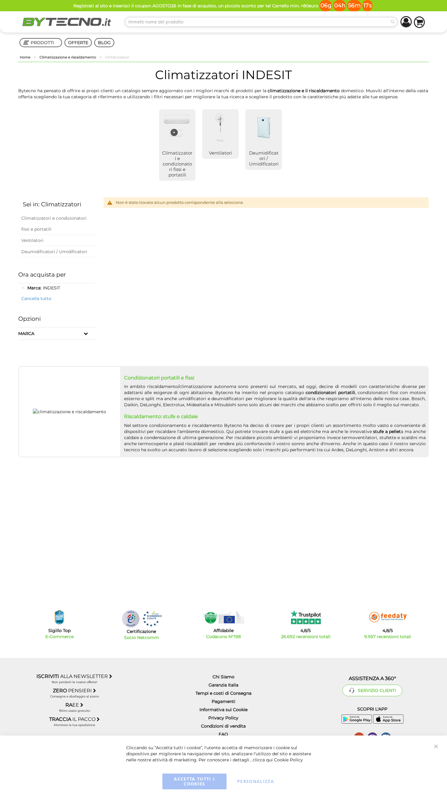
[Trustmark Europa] (152, 618)
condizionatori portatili (330, 392)
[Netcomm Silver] (130, 618)
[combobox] (261, 22)
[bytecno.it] (67, 22)
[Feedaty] (387, 617)
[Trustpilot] (306, 617)
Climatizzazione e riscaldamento (68, 57)
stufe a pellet (387, 431)
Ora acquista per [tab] (42, 274)
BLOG (104, 42)
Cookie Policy (288, 760)
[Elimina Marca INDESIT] (23, 288)
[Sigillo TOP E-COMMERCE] (59, 617)
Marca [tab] (26, 333)
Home (25, 57)
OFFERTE (78, 42)
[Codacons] (223, 617)
